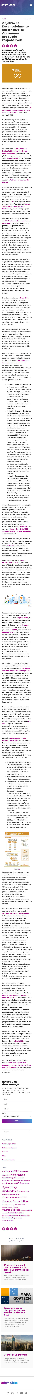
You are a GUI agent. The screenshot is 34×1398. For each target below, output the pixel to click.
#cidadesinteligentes (9, 1178)
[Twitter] (26, 1393)
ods (22, 1215)
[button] (30, 5)
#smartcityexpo (10, 1205)
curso (14, 1215)
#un (27, 1210)
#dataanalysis (20, 1180)
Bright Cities (24, 298)
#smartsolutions (20, 1205)
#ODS (23, 1197)
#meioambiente (14, 1194)
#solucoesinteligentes (7, 1207)
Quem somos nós (8, 1160)
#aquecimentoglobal (24, 1171)
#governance (25, 1183)
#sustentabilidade (11, 1210)
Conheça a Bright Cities (15, 1354)
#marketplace (5, 1194)
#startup (15, 1207)
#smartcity (4, 1205)
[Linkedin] (8, 1393)
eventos (18, 1215)
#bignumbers (6, 1175)
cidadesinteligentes (7, 1215)
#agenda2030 (12, 1171)
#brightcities (18, 1174)
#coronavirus (6, 1180)
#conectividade (20, 1178)
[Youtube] (21, 1393)
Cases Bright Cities (9, 1144)
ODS (5, 18)
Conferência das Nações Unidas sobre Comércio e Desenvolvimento (14, 151)
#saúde (10, 1202)
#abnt (3, 1171)
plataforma (23, 526)
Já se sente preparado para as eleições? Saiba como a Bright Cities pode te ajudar (16, 1269)
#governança (10, 1187)
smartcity (12, 1218)
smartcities (26, 1215)
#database (27, 1180)
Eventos (5, 1152)
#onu (5, 1201)
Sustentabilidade (7, 1220)
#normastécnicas (11, 1197)
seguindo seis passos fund (12, 913)
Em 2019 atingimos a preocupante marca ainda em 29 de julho (16, 110)
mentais (26, 913)
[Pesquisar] (29, 1132)
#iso (27, 1191)
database (25, 625)
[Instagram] (17, 1393)
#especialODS (13, 1183)
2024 (30, 1210)
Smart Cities (5, 1218)
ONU (12, 202)
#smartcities (20, 1201)
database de (13, 529)
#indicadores (10, 1191)
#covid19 (14, 1180)
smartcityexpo (18, 1218)
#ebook (4, 1183)
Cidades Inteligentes (9, 1148)
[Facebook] (12, 1393)
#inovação (22, 1191)
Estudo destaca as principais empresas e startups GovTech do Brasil (15, 1312)
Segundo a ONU (22, 618)
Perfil (4, 1113)
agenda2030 (5, 1213)
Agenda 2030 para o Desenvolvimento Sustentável (16, 206)
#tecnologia (23, 1210)
